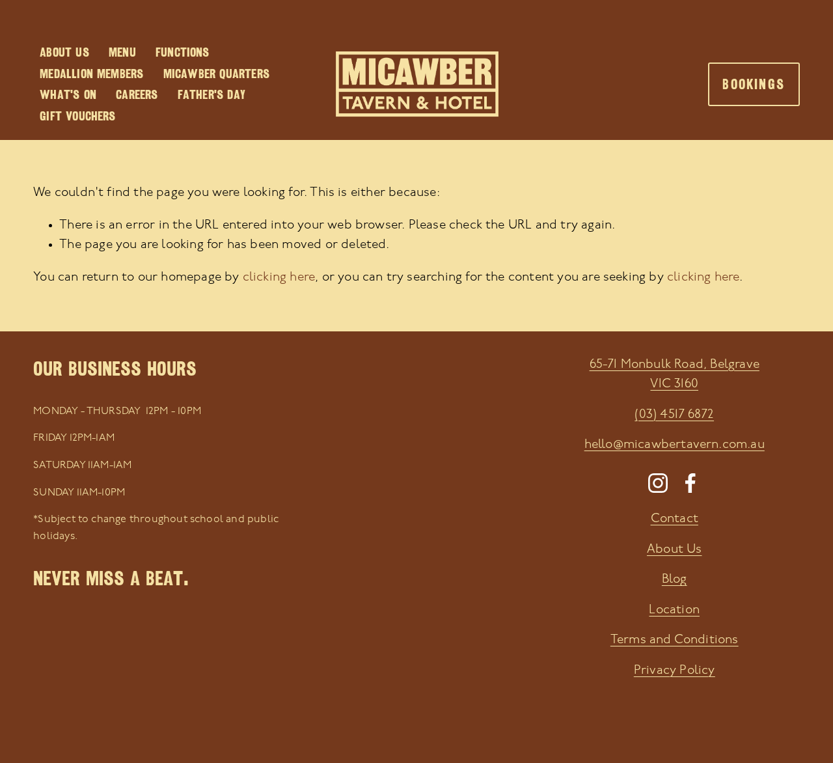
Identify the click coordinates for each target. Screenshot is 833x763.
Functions (183, 52)
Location (674, 610)
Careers (136, 94)
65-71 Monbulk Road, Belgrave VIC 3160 (674, 375)
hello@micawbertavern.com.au (674, 445)
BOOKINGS (753, 84)
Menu (122, 52)
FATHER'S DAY (211, 94)
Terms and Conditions (674, 640)
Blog (674, 580)
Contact (674, 519)
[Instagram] (658, 483)
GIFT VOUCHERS (77, 116)
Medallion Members (91, 73)
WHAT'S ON (68, 94)
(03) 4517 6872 (674, 415)
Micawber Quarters (216, 73)
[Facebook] (690, 483)
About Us (64, 52)
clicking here (279, 277)
